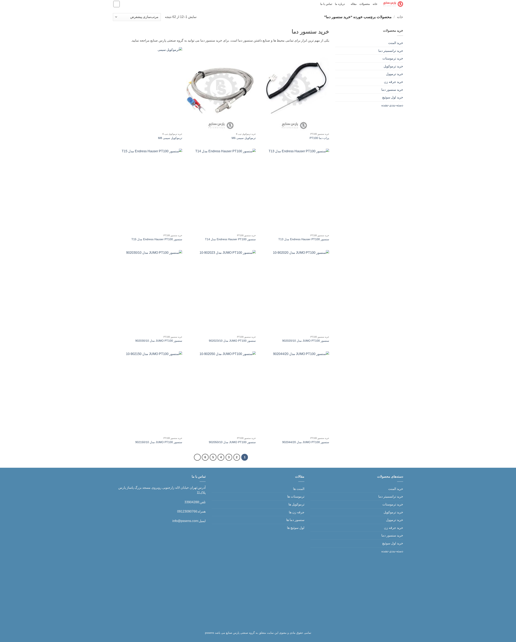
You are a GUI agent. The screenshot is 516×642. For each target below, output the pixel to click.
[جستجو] (116, 4)
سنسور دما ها (295, 520)
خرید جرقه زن (393, 82)
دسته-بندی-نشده (392, 105)
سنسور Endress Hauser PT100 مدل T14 (230, 239)
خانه (375, 3)
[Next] (197, 457)
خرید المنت (395, 43)
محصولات (364, 3)
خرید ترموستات (392, 58)
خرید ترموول (394, 74)
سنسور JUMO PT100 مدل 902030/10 (158, 340)
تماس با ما (326, 3)
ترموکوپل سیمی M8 (170, 138)
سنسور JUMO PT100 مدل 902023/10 (232, 340)
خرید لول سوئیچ (392, 97)
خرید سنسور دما (392, 89)
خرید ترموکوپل (393, 66)
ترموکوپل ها (296, 504)
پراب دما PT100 (319, 138)
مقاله (354, 3)
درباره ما (340, 3)
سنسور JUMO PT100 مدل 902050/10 (232, 442)
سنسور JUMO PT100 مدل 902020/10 (305, 340)
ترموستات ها (295, 496)
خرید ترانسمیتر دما (390, 50)
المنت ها (298, 489)
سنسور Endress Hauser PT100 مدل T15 (156, 239)
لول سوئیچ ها (295, 527)
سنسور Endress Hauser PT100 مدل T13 (303, 239)
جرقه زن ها (296, 512)
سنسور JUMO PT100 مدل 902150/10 (158, 442)
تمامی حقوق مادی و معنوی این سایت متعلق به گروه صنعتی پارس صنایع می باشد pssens (258, 632)
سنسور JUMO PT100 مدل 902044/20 (305, 442)
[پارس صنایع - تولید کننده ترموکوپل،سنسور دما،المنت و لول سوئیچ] (393, 4)
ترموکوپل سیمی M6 (244, 138)
